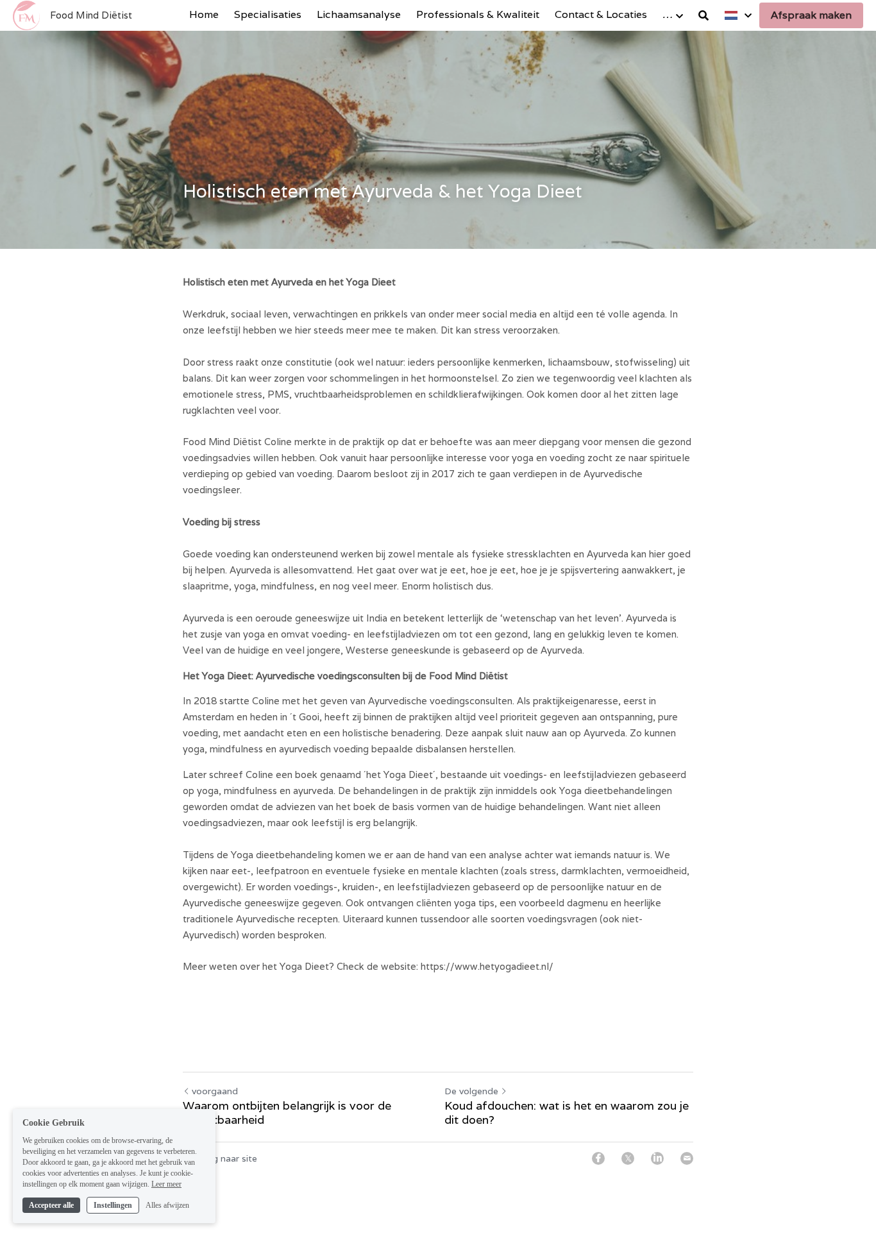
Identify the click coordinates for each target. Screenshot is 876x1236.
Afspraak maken (811, 15)
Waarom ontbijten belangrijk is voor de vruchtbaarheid (287, 1113)
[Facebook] (598, 1158)
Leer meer (166, 1183)
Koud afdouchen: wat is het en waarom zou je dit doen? (566, 1113)
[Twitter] (627, 1158)
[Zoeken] (703, 15)
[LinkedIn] (657, 1158)
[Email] (686, 1158)
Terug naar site (224, 1158)
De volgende (471, 1091)
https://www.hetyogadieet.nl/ (487, 966)
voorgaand (215, 1091)
